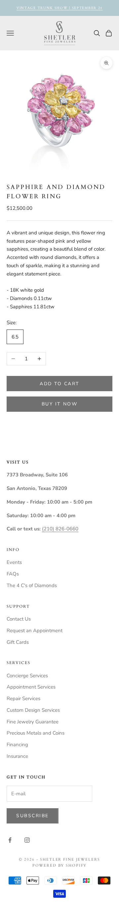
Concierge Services (27, 675)
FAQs (13, 574)
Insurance (17, 756)
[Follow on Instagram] (27, 840)
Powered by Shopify (59, 865)
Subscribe (32, 816)
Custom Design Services (33, 710)
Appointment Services (31, 687)
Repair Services (23, 698)
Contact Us (19, 619)
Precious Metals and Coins (35, 733)
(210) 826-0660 (60, 528)
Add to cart (59, 384)
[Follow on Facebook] (10, 840)
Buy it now (59, 404)
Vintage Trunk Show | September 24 (59, 8)
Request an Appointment (34, 630)
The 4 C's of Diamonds (32, 585)
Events (14, 562)
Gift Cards (18, 642)
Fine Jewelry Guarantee (33, 721)
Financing (17, 744)
